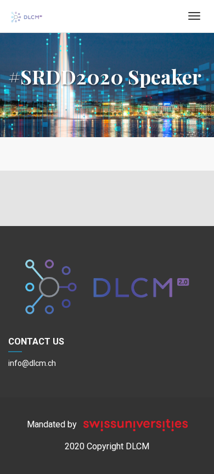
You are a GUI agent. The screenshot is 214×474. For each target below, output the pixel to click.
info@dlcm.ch (32, 363)
